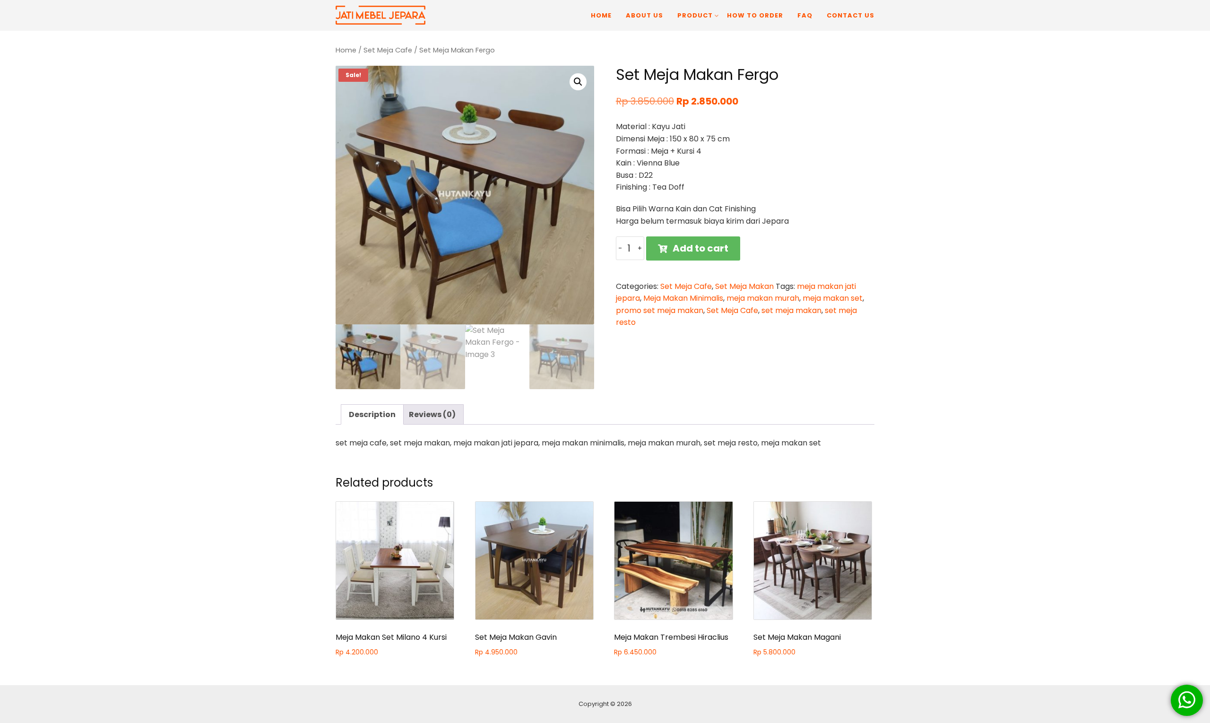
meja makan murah (762, 298)
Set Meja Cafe (387, 50)
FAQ (804, 15)
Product (695, 15)
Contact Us (850, 15)
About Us (644, 15)
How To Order (755, 15)
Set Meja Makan (744, 286)
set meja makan (791, 310)
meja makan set (833, 298)
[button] (578, 81)
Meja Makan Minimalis (683, 298)
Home (601, 15)
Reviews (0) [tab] (432, 414)
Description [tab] (372, 414)
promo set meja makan (659, 310)
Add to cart (700, 248)
